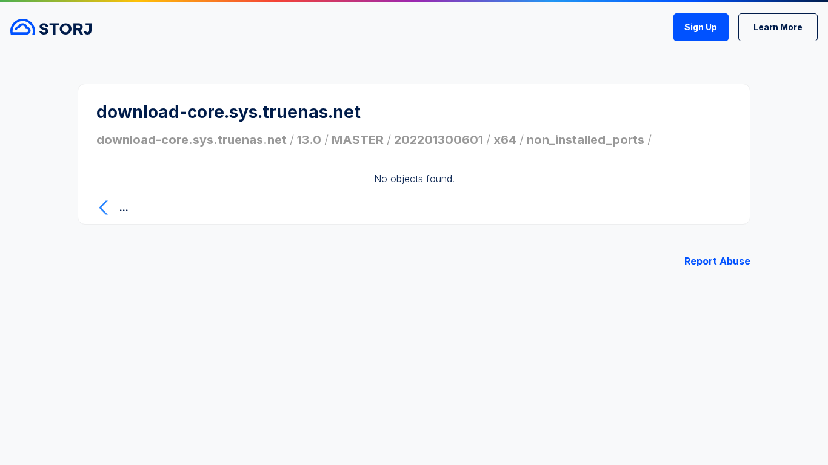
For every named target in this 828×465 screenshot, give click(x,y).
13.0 (309, 140)
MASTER (358, 140)
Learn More (778, 27)
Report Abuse (717, 261)
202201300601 (438, 140)
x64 (504, 140)
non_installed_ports (585, 140)
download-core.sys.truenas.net (191, 140)
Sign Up (700, 27)
